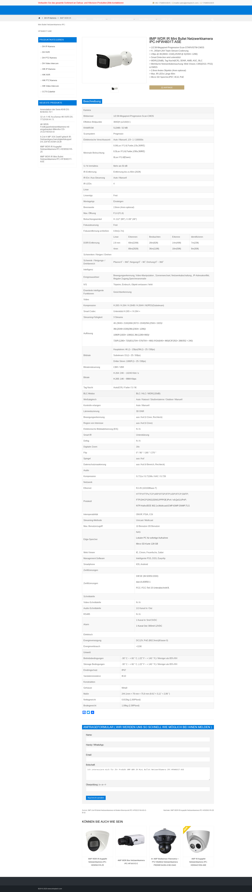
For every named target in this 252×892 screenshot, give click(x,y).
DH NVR (46, 52)
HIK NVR (46, 75)
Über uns (166, 19)
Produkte (99, 19)
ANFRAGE (167, 87)
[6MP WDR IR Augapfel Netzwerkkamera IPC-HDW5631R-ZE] (97, 841)
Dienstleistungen (122, 19)
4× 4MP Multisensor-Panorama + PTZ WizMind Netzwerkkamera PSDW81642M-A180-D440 (164, 862)
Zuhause (81, 19)
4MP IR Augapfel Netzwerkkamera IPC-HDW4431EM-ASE (198, 862)
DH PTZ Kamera (49, 58)
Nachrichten (147, 19)
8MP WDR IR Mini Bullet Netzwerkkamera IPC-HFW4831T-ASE (56, 159)
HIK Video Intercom (50, 86)
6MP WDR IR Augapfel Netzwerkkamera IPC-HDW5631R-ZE (188, 810)
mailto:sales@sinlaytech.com (186, 3)
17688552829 (208, 3)
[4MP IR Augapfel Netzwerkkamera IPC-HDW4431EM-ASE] (198, 841)
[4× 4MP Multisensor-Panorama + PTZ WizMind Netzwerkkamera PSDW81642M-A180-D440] (164, 841)
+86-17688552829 (163, 3)
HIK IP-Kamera (48, 69)
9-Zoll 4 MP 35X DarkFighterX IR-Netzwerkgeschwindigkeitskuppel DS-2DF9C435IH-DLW (56, 139)
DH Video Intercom (50, 63)
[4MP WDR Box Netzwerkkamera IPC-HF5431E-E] (131, 841)
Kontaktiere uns (86, 28)
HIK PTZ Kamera (49, 80)
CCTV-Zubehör (48, 91)
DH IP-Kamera (48, 46)
